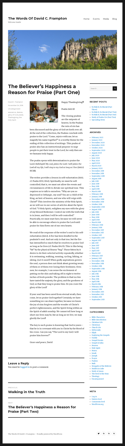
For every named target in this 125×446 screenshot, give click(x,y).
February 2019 (97, 194)
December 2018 (98, 199)
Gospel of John (97, 343)
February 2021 (97, 137)
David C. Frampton (15, 102)
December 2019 (98, 171)
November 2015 (98, 294)
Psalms (95, 361)
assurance (12, 112)
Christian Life (97, 322)
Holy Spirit (96, 348)
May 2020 (96, 161)
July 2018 (95, 212)
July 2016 (95, 274)
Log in (94, 397)
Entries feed (97, 399)
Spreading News (98, 120)
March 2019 (96, 191)
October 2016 (97, 266)
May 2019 (95, 186)
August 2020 (97, 153)
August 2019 (96, 179)
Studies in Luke (98, 369)
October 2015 (97, 297)
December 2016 (98, 261)
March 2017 (96, 253)
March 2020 (96, 166)
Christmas (96, 325)
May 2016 (95, 279)
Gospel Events (97, 340)
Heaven (95, 345)
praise (21, 115)
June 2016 (95, 276)
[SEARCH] (115, 88)
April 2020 (96, 163)
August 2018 (96, 209)
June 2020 (96, 158)
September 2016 (98, 269)
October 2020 (97, 148)
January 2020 (97, 168)
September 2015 (98, 300)
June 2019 (95, 184)
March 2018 (96, 222)
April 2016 (95, 282)
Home (86, 19)
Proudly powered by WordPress (49, 434)
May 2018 (95, 217)
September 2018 (98, 207)
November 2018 (98, 202)
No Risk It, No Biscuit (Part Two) (104, 112)
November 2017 (98, 233)
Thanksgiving (13, 117)
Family (94, 338)
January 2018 (97, 227)
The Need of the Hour (100, 374)
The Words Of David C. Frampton (37, 18)
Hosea (94, 351)
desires (19, 112)
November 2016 (98, 264)
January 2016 (97, 289)
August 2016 (96, 271)
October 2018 (97, 204)
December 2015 (98, 292)
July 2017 (95, 243)
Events (96, 19)
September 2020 (98, 150)
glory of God (13, 115)
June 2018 (95, 215)
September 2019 (98, 176)
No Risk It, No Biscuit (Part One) (104, 115)
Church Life (96, 327)
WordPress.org (98, 404)
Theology (95, 376)
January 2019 (97, 197)
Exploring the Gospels (100, 335)
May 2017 (95, 248)
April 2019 (95, 189)
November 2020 (98, 145)
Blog (114, 19)
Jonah (94, 353)
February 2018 (97, 225)
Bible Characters (98, 317)
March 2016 (96, 284)
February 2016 (97, 287)
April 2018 (96, 220)
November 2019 (98, 173)
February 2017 (97, 256)
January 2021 (97, 140)
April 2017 (95, 251)
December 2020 (98, 143)
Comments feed (98, 402)
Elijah (94, 333)
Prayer (94, 358)
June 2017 (95, 245)
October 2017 (97, 235)
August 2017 (96, 240)
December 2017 (98, 230)
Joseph (94, 356)
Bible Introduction (99, 320)
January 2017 (97, 258)
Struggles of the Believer (101, 366)
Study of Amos (97, 371)
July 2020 (95, 155)
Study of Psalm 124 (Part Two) (104, 117)
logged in (25, 367)
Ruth (93, 363)
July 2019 (95, 181)
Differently (96, 330)
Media (106, 19)
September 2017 (98, 238)
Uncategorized (14, 109)
